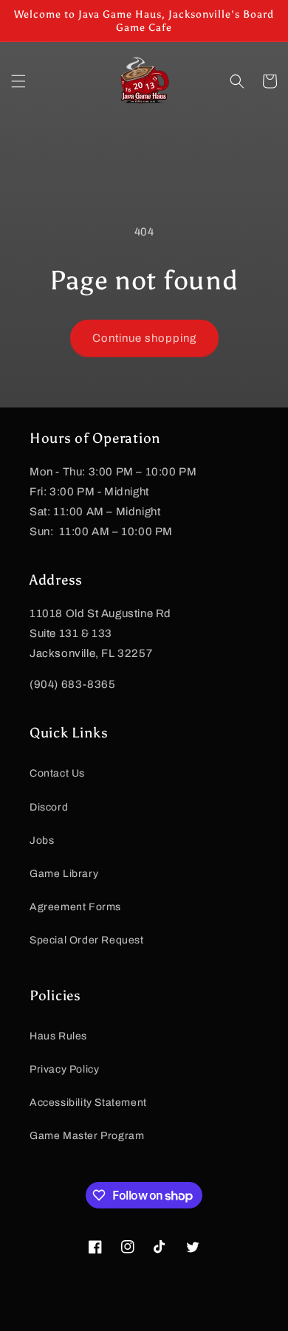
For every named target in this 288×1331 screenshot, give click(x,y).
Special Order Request (87, 940)
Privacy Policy (64, 1069)
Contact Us (57, 773)
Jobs (42, 840)
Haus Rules (58, 1036)
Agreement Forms (75, 906)
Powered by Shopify (196, 1318)
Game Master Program (87, 1135)
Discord (49, 807)
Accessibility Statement (88, 1102)
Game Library (64, 873)
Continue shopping (144, 338)
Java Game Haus (119, 1318)
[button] (18, 81)
